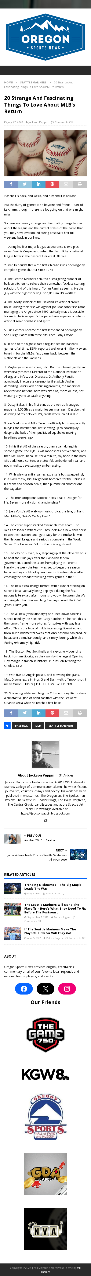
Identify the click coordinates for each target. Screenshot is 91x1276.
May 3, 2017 (33, 893)
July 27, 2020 (15, 122)
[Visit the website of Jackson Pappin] (45, 821)
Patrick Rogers (62, 917)
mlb (38, 725)
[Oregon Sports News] (45, 63)
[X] (45, 989)
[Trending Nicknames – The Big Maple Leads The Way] (12, 888)
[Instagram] (67, 989)
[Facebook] (24, 989)
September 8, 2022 (37, 917)
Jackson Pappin (38, 122)
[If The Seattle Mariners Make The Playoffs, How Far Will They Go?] (12, 933)
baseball (21, 725)
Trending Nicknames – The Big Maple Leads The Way (52, 887)
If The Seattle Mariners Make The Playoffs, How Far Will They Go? (50, 931)
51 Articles (66, 775)
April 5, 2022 (34, 938)
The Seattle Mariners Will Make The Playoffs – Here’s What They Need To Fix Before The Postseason (55, 908)
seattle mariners (60, 725)
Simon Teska (53, 893)
